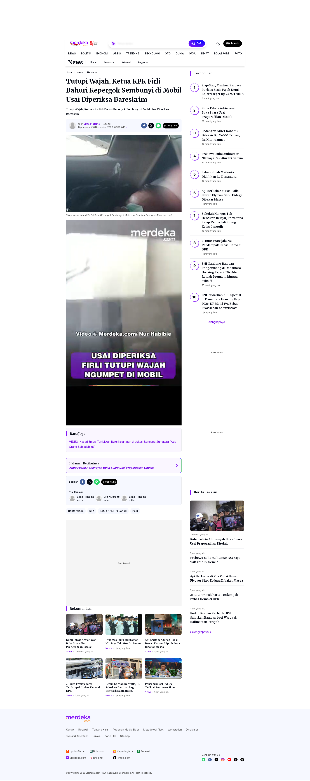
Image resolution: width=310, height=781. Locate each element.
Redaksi (83, 729)
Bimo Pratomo (92, 124)
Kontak (70, 729)
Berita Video (76, 510)
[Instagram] (223, 759)
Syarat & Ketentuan (77, 736)
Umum (93, 62)
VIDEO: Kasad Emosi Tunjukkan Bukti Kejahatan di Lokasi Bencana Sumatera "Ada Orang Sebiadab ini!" (122, 444)
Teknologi (152, 53)
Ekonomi (102, 53)
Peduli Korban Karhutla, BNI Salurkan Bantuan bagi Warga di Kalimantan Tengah (123, 687)
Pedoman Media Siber (126, 729)
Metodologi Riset (153, 729)
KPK (91, 510)
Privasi (96, 736)
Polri (135, 510)
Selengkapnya (215, 322)
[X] (216, 759)
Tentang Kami (100, 729)
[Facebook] (210, 759)
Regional (143, 62)
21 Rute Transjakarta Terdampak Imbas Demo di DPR (83, 687)
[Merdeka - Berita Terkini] (84, 43)
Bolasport (221, 53)
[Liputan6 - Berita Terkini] (78, 718)
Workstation (175, 729)
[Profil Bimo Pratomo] (72, 125)
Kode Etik (110, 736)
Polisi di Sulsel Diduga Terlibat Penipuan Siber (160, 685)
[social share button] (144, 125)
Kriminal (126, 62)
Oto (168, 53)
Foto (238, 53)
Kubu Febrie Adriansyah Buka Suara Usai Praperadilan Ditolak (81, 643)
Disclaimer (192, 729)
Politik (86, 53)
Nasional (109, 62)
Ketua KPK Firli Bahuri (113, 510)
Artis (117, 53)
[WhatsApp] (203, 759)
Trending (132, 53)
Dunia (180, 53)
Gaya (192, 53)
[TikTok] (236, 759)
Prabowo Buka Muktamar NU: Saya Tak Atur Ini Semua (123, 641)
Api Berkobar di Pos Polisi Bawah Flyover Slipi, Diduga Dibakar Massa (162, 643)
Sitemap (125, 736)
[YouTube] (229, 759)
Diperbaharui (101, 127)
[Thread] (242, 759)
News (72, 53)
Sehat (205, 53)
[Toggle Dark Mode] (218, 43)
